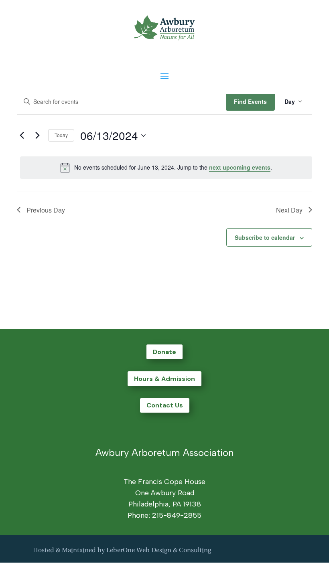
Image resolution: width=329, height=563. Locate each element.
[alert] (166, 167)
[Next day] (37, 135)
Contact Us (164, 405)
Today (61, 135)
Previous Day (45, 210)
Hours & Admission (164, 379)
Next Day (289, 210)
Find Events (250, 101)
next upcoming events (239, 167)
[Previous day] (21, 135)
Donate (164, 352)
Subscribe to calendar (265, 237)
